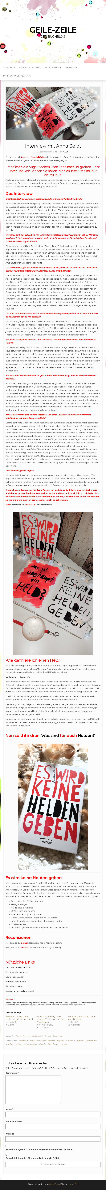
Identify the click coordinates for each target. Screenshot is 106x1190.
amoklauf (23, 1040)
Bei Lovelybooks (14, 986)
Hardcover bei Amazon (17, 972)
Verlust (63, 1044)
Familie (51, 1040)
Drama (18, 1036)
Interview (27, 1036)
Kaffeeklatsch (37, 1036)
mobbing (10, 1044)
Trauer (56, 1044)
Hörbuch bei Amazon (16, 981)
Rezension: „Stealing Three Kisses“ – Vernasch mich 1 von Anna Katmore (50, 1019)
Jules (65, 152)
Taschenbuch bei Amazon (18, 967)
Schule (42, 1044)
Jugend (79, 1040)
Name (9, 1109)
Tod (49, 1044)
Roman (48, 1036)
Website (10, 1134)
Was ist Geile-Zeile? (30, 67)
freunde (60, 1040)
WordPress (54, 1184)
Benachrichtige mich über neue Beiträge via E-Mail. (33, 1158)
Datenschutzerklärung (17, 76)
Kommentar (12, 1073)
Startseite (9, 67)
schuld (19, 1044)
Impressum (71, 67)
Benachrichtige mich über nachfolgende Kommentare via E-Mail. (40, 1149)
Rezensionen (52, 67)
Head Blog (74, 1184)
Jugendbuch (91, 1040)
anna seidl (41, 1040)
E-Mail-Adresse (14, 1121)
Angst (32, 1040)
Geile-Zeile (53, 30)
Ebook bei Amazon (15, 977)
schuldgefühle (31, 1044)
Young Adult (57, 1036)
